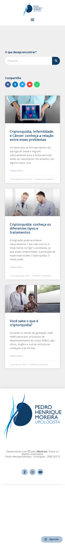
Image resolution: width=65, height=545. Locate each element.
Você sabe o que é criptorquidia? (24, 323)
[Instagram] (32, 472)
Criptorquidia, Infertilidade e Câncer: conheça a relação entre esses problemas (32, 135)
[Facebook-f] (25, 472)
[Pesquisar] (56, 61)
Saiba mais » (17, 170)
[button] (32, 19)
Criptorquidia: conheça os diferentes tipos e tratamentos (30, 228)
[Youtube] (40, 472)
